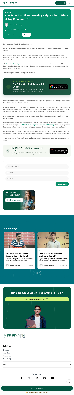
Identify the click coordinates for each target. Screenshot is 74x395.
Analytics (6, 353)
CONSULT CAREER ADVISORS (35, 299)
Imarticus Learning (16, 25)
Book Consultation (14, 200)
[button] (39, 273)
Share (27, 35)
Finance (6, 350)
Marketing (7, 359)
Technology (7, 356)
